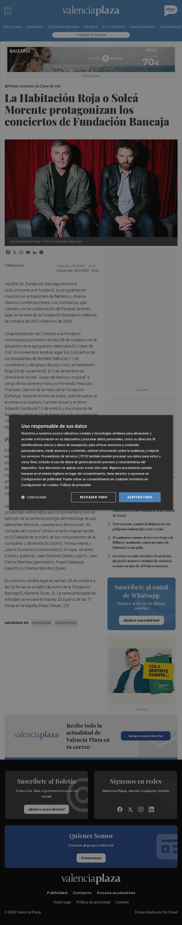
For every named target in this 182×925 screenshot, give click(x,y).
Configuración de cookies (40, 485)
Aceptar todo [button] (139, 497)
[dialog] (91, 462)
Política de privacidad (75, 485)
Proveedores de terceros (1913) (64, 456)
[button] (33, 497)
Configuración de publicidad (41, 479)
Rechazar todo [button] (93, 497)
